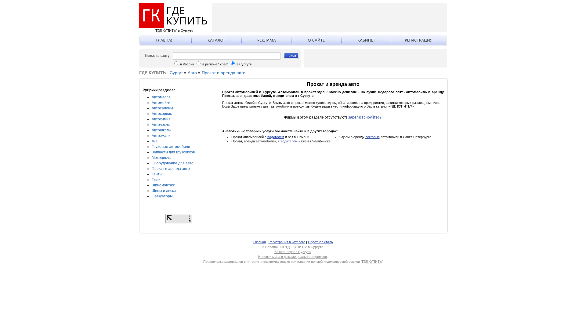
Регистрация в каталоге (287, 242)
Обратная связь (320, 242)
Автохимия (161, 119)
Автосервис (162, 114)
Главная (259, 242)
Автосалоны (162, 108)
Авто (192, 72)
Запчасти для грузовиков (173, 152)
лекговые (372, 137)
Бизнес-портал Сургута (292, 252)
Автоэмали (161, 136)
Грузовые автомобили (171, 147)
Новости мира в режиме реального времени (292, 256)
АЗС (155, 141)
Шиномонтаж (163, 185)
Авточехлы (161, 125)
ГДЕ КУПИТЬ (372, 261)
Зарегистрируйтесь (365, 117)
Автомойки (161, 103)
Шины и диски (164, 191)
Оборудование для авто (173, 163)
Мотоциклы (162, 158)
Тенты (157, 174)
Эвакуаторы (162, 196)
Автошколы (162, 130)
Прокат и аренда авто (223, 72)
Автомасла (161, 97)
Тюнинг (158, 180)
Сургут (176, 72)
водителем (275, 137)
